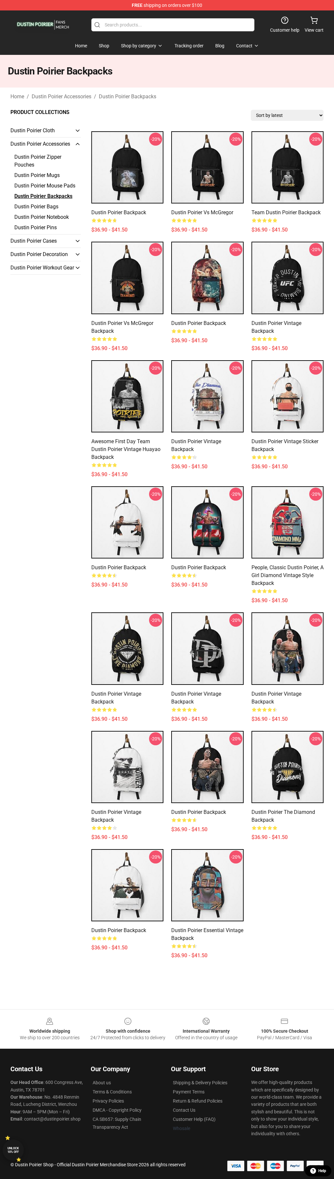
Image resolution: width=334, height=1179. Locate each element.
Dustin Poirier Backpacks (127, 96)
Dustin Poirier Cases (33, 241)
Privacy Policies (108, 1101)
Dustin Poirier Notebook (41, 217)
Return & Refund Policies (197, 1101)
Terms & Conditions (112, 1091)
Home (17, 96)
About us (102, 1082)
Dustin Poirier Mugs (37, 175)
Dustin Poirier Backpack (118, 212)
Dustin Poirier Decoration (39, 254)
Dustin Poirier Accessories (61, 96)
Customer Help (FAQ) (194, 1119)
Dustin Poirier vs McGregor (202, 212)
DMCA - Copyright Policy (117, 1110)
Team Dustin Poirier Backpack (286, 212)
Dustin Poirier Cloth (32, 130)
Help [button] (322, 1171)
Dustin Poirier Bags (36, 206)
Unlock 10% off (13, 1150)
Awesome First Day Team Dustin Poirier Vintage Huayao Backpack (125, 449)
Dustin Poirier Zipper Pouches (37, 161)
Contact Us (184, 1110)
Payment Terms (189, 1091)
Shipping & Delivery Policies (200, 1082)
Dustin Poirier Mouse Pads (44, 186)
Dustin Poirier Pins (35, 227)
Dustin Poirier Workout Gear (42, 268)
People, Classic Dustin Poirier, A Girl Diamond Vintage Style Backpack (287, 575)
